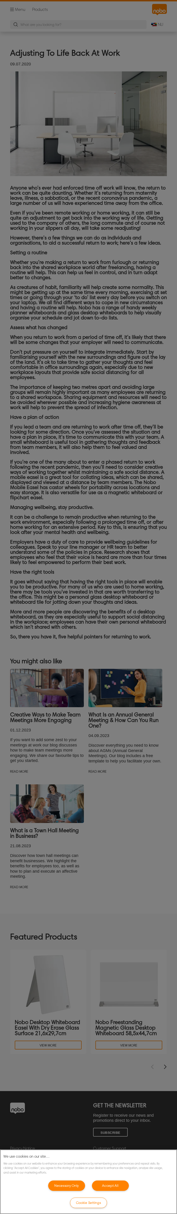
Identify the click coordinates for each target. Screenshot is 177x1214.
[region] (88, 1182)
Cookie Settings (88, 1203)
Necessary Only (66, 1185)
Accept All (110, 1185)
